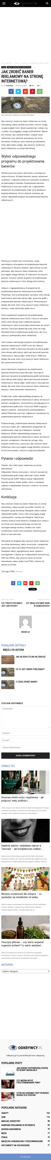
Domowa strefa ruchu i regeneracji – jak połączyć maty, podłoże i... (22, 799)
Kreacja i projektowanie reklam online (18, 67)
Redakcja (9, 86)
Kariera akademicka (11, 1129)
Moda (4, 1133)
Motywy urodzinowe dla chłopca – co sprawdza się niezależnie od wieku (21, 895)
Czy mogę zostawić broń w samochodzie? (38, 604)
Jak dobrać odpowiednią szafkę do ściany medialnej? (32, 1069)
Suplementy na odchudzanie (15, 1145)
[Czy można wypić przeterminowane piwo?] (7, 1084)
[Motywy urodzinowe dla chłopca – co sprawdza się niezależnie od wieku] (25, 879)
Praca (3, 67)
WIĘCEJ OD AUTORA (13, 649)
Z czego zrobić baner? (26, 682)
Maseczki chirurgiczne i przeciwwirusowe (22, 1141)
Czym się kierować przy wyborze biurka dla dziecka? (32, 1094)
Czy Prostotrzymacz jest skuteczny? (11, 604)
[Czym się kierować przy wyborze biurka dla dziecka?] (7, 1096)
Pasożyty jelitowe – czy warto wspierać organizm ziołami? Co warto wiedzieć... (22, 944)
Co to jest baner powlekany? (30, 669)
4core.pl (19, 571)
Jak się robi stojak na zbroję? (31, 657)
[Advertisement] (25, 33)
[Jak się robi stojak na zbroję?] (7, 659)
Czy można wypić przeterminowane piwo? (28, 1081)
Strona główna (6, 63)
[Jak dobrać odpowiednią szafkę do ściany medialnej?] (7, 1071)
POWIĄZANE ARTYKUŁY (13, 645)
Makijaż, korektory (10, 1121)
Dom (3, 1117)
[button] (47, 3)
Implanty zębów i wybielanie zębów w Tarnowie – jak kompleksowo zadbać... (22, 847)
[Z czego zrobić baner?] (7, 684)
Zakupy (4, 1113)
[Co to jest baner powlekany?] (7, 672)
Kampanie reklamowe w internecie (18, 1125)
